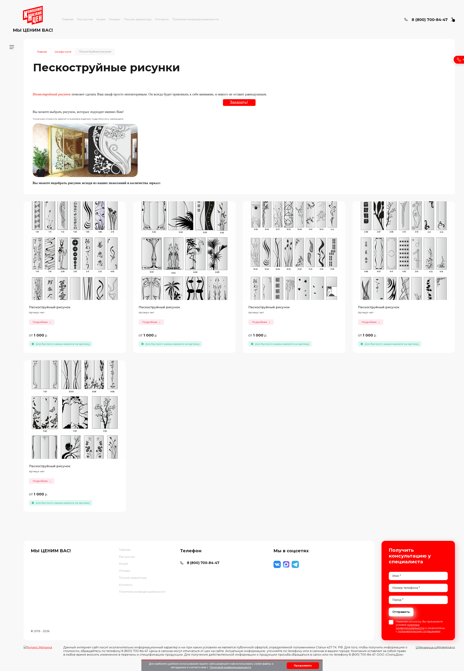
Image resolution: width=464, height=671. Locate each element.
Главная (67, 19)
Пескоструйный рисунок (49, 307)
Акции (100, 19)
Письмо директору (138, 19)
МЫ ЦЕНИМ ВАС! (33, 30)
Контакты (162, 19)
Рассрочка (85, 19)
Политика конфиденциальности (195, 19)
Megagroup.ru (446, 647)
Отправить (401, 612)
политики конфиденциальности (410, 626)
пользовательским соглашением (419, 631)
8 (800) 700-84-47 (430, 19)
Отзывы (114, 19)
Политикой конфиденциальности (230, 667)
